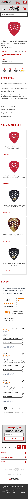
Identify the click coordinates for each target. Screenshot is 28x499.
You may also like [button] (13, 125)
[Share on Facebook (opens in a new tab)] (8, 347)
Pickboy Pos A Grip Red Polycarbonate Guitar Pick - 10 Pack (14, 147)
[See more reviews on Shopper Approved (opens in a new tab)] (13, 347)
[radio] (20, 298)
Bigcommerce (22, 487)
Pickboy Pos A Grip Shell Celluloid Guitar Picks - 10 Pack (14, 235)
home (2, 491)
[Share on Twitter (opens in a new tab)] (11, 347)
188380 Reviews (9, 306)
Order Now (25, 2)
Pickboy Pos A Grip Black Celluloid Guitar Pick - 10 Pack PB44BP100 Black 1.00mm (14, 206)
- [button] (25, 78)
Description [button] (13, 78)
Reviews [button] (13, 281)
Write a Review (14, 322)
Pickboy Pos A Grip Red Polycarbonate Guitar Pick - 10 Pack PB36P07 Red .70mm (14, 176)
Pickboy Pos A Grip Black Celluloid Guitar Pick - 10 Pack (14, 264)
